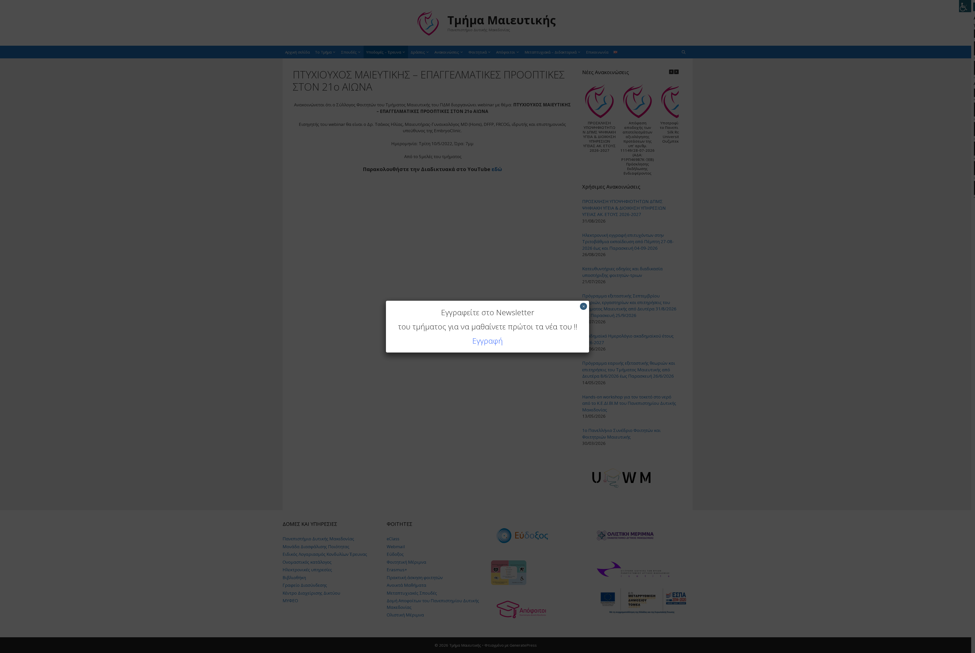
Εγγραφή (487, 341)
